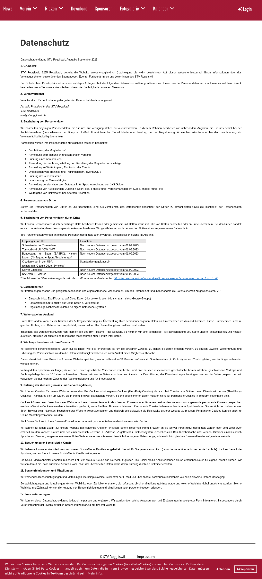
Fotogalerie (129, 8)
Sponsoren (104, 8)
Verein (25, 8)
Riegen (51, 8)
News (7, 8)
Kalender (160, 8)
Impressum (146, 556)
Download (79, 8)
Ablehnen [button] (223, 569)
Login (247, 9)
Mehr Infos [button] (95, 573)
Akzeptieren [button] (245, 569)
